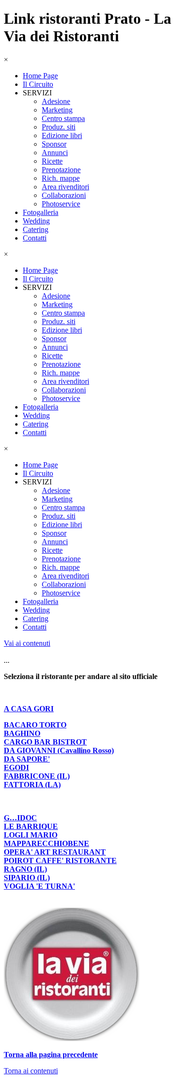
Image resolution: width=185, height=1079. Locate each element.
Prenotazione (61, 170)
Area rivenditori (65, 187)
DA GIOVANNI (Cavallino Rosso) (59, 750)
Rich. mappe (61, 178)
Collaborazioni (64, 195)
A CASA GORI (29, 709)
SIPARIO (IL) (27, 878)
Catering (35, 229)
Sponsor (54, 144)
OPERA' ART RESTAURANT (55, 852)
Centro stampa (63, 118)
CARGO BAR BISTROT (45, 742)
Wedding (36, 221)
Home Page (40, 76)
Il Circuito (38, 84)
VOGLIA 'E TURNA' (39, 886)
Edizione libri (62, 135)
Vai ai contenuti (27, 643)
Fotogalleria (40, 212)
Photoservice (61, 204)
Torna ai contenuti (31, 1071)
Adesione (56, 101)
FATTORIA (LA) (32, 785)
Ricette (52, 161)
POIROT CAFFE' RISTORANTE (60, 860)
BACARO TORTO (35, 725)
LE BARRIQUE (31, 826)
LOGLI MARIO (30, 835)
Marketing (57, 110)
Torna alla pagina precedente (51, 1055)
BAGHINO (22, 733)
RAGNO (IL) (25, 869)
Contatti (34, 238)
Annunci (55, 153)
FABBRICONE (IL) (37, 776)
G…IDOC (20, 818)
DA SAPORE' (27, 759)
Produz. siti (58, 127)
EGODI (16, 767)
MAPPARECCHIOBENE (46, 843)
